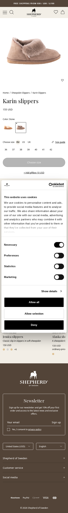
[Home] (34, 12)
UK (29, 142)
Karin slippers (39, 92)
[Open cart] (63, 12)
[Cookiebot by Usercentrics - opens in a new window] (49, 185)
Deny (34, 324)
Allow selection (34, 313)
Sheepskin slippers (21, 92)
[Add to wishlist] (62, 80)
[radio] (6, 150)
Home (6, 92)
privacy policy (34, 429)
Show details (49, 291)
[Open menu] (4, 12)
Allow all (34, 302)
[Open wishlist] (56, 12)
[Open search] (11, 12)
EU (18, 142)
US (23, 142)
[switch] (59, 255)
